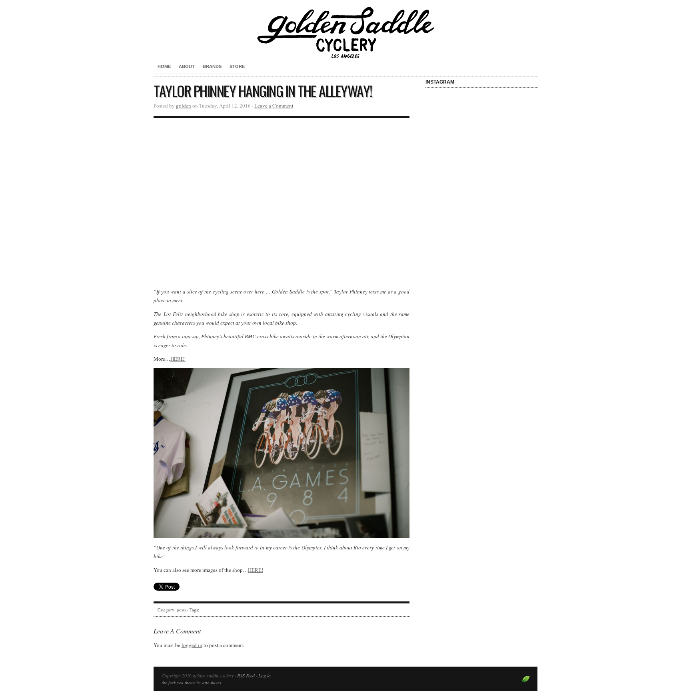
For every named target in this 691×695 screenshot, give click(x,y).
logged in (192, 645)
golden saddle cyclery (345, 32)
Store (237, 66)
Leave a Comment (274, 105)
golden (183, 105)
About (187, 66)
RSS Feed (246, 675)
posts (181, 610)
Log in (264, 675)
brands (212, 66)
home (164, 66)
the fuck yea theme (179, 682)
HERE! (178, 358)
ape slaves (211, 682)
